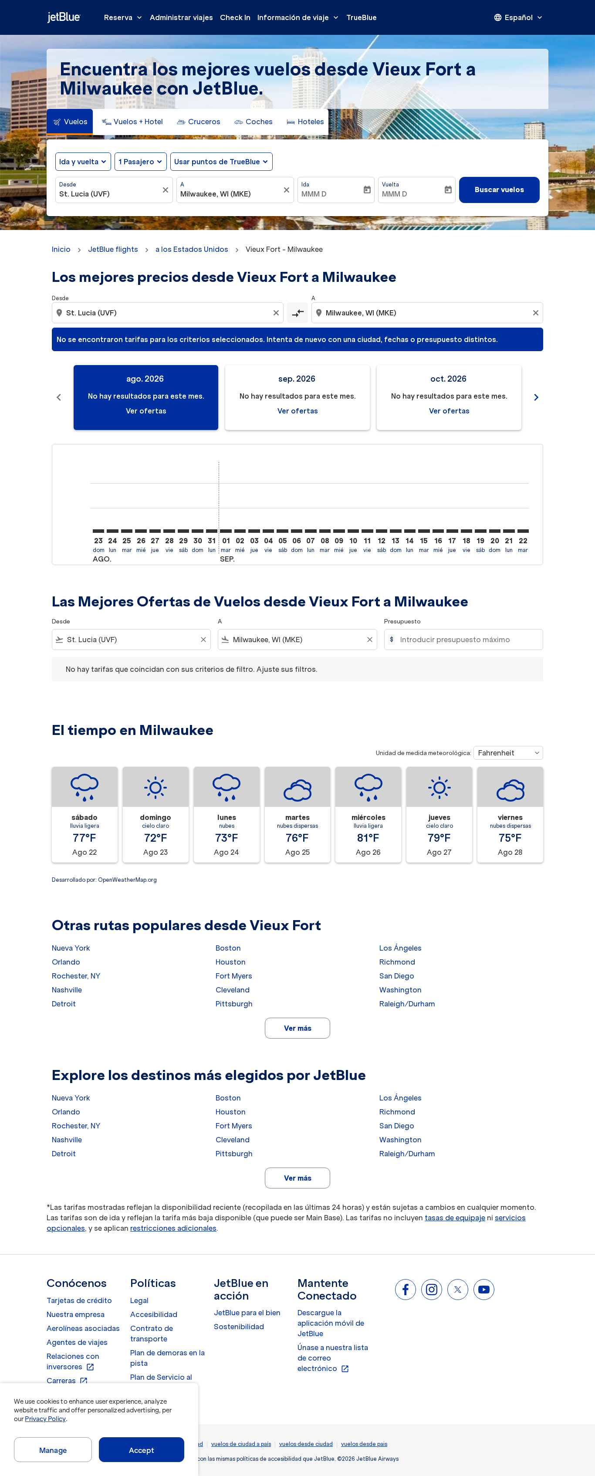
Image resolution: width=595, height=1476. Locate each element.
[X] (457, 1289)
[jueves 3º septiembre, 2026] (254, 531)
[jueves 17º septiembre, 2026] (452, 531)
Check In (235, 17)
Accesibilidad (153, 1314)
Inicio (61, 249)
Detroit (64, 1003)
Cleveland (233, 989)
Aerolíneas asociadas (83, 1328)
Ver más (297, 1028)
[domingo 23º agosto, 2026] (98, 531)
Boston (228, 948)
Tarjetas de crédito (79, 1300)
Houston (231, 962)
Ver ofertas (146, 410)
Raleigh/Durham (407, 1003)
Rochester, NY (76, 976)
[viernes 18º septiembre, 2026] (466, 531)
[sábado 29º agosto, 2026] (183, 531)
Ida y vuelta (78, 161)
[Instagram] (431, 1289)
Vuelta (390, 184)
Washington (400, 989)
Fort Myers (234, 976)
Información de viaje (298, 17)
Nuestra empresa (76, 1314)
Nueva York (71, 948)
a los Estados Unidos (192, 249)
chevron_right (536, 397)
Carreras (67, 1381)
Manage (53, 1450)
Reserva (124, 17)
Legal (139, 1300)
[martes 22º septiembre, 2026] (523, 531)
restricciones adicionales (173, 1228)
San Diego (396, 976)
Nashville (67, 989)
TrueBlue (361, 17)
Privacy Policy (45, 1419)
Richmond (397, 962)
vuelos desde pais (364, 1444)
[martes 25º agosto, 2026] (126, 531)
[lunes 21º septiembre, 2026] (508, 531)
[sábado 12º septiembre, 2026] (381, 531)
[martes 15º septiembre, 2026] (423, 531)
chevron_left (59, 397)
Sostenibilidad (239, 1326)
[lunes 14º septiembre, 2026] (410, 531)
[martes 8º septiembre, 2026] (325, 531)
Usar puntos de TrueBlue (217, 161)
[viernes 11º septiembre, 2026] (367, 531)
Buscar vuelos (499, 189)
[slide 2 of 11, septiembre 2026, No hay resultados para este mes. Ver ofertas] (297, 397)
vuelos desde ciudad (306, 1444)
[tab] (70, 122)
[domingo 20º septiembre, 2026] (494, 531)
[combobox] (109, 194)
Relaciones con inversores (73, 1362)
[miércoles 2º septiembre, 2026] (240, 531)
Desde (67, 184)
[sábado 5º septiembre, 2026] (282, 531)
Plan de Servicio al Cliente (161, 1382)
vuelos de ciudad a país (241, 1444)
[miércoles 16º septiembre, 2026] (438, 531)
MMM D (314, 194)
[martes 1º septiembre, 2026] (225, 531)
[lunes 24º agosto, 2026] (112, 531)
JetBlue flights (113, 249)
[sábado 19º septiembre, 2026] (480, 531)
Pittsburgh (234, 1003)
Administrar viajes (181, 17)
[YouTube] (483, 1289)
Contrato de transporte (151, 1333)
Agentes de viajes (77, 1342)
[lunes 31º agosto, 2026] (211, 531)
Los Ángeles (400, 948)
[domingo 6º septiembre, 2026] (296, 531)
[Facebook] (405, 1289)
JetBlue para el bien (247, 1312)
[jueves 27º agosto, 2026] (155, 531)
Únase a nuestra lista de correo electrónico (333, 1358)
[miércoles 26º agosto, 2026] (140, 531)
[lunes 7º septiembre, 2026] (310, 531)
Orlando (66, 962)
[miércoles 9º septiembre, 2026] (339, 531)
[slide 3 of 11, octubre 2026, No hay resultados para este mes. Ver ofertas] (449, 397)
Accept (141, 1450)
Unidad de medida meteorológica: (423, 753)
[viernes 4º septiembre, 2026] (268, 531)
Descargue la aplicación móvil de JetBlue (331, 1323)
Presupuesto (402, 621)
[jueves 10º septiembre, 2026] (353, 531)
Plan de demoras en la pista (167, 1358)
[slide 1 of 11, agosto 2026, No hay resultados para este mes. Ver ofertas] (146, 397)
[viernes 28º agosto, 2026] (169, 531)
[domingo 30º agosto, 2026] (197, 531)
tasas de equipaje (455, 1217)
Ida (305, 184)
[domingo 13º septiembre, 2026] (395, 531)
